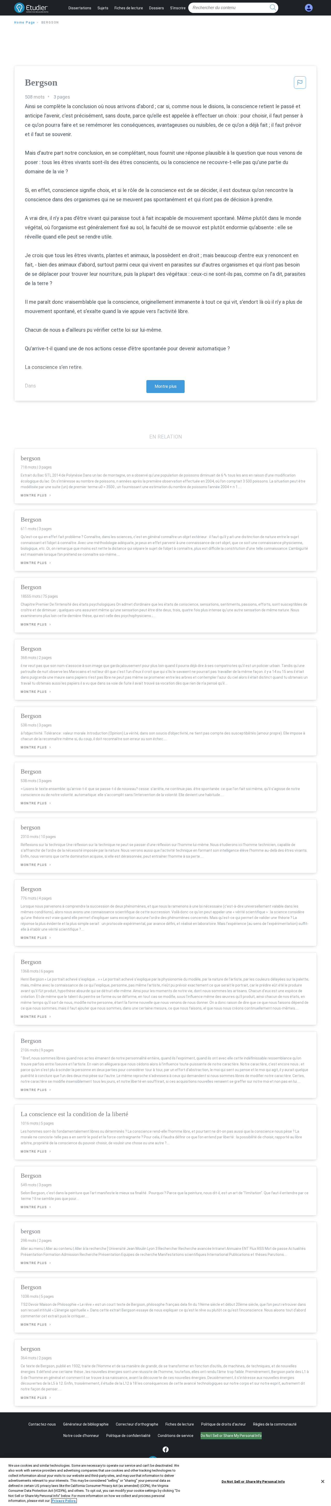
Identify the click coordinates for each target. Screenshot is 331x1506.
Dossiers (156, 8)
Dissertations (80, 8)
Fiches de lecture (129, 8)
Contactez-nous (42, 1424)
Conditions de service (175, 1436)
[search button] (273, 8)
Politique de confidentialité (128, 1436)
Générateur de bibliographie (86, 1424)
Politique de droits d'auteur (223, 1424)
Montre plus (166, 386)
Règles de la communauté (275, 1424)
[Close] (322, 1481)
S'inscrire (178, 8)
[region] (165, 1482)
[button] (300, 84)
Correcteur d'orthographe (137, 1424)
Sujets (102, 8)
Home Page (24, 22)
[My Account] (309, 7)
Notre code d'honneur (81, 1436)
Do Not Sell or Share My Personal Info (253, 1481)
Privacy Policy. (64, 1501)
